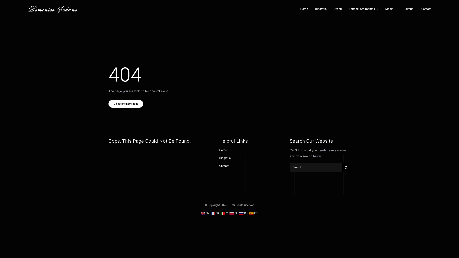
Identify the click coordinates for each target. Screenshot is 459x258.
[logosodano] (53, 6)
